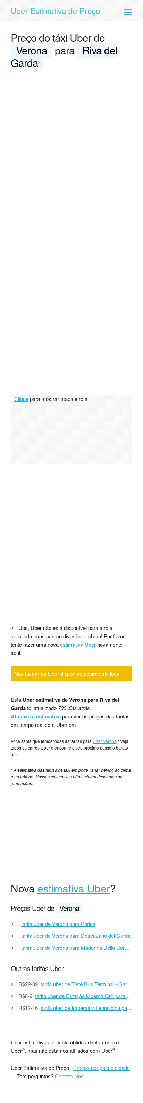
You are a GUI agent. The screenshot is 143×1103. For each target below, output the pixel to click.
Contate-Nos (69, 1076)
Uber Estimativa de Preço (55, 10)
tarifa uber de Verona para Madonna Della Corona (77, 947)
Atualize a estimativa (36, 716)
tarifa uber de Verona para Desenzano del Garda (76, 935)
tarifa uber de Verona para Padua (58, 923)
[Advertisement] (71, 151)
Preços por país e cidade (101, 1067)
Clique (21, 398)
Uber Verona (105, 741)
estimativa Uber (78, 644)
